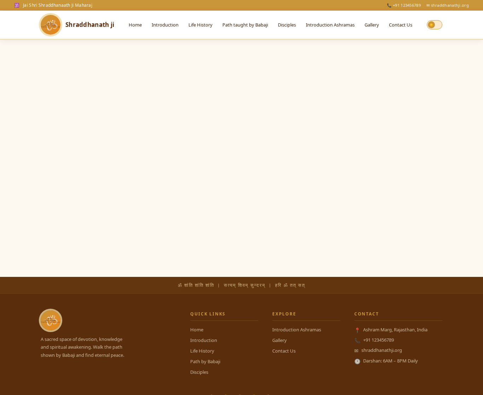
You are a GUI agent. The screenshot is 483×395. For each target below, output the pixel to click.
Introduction (165, 25)
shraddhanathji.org (381, 350)
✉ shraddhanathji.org (447, 5)
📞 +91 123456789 (404, 5)
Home (135, 25)
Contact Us (400, 25)
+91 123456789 (378, 340)
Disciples (287, 25)
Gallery (372, 25)
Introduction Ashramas (330, 25)
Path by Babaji (205, 361)
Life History (200, 25)
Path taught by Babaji (245, 25)
